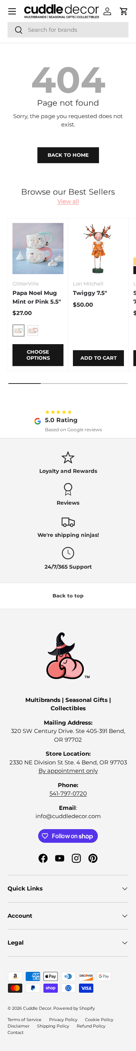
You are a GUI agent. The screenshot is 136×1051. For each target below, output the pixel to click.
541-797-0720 (68, 793)
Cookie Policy (99, 1019)
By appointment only (68, 770)
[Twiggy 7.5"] (98, 248)
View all (68, 201)
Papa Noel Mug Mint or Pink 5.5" (36, 297)
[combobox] (68, 29)
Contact (15, 1032)
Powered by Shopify (74, 1008)
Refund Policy (91, 1026)
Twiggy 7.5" (90, 292)
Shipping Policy (53, 1026)
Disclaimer (18, 1026)
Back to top (68, 596)
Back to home (68, 155)
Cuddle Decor (37, 1008)
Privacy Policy (63, 1019)
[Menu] (12, 11)
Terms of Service (25, 1019)
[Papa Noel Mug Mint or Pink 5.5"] (37, 248)
